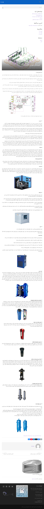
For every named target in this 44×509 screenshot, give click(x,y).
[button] (3, 2)
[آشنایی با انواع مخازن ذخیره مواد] (32, 466)
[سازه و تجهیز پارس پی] (41, 2)
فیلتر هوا (38, 435)
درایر (40, 435)
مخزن (33, 435)
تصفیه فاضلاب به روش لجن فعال (37, 13)
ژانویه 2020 (40, 32)
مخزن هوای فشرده (29, 435)
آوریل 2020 (40, 31)
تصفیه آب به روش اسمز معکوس (37, 19)
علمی (27, 68)
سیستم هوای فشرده (39, 15)
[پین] (31, 439)
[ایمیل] (41, 439)
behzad (33, 68)
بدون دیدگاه (22, 68)
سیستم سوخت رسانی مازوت (33, 25)
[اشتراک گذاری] (38, 439)
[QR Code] (22, 491)
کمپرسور (36, 435)
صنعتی (29, 68)
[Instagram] (3, 486)
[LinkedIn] (6, 486)
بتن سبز (41, 18)
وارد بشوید (33, 478)
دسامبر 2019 (40, 34)
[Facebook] (9, 486)
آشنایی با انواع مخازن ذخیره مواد (37, 474)
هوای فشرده (25, 435)
